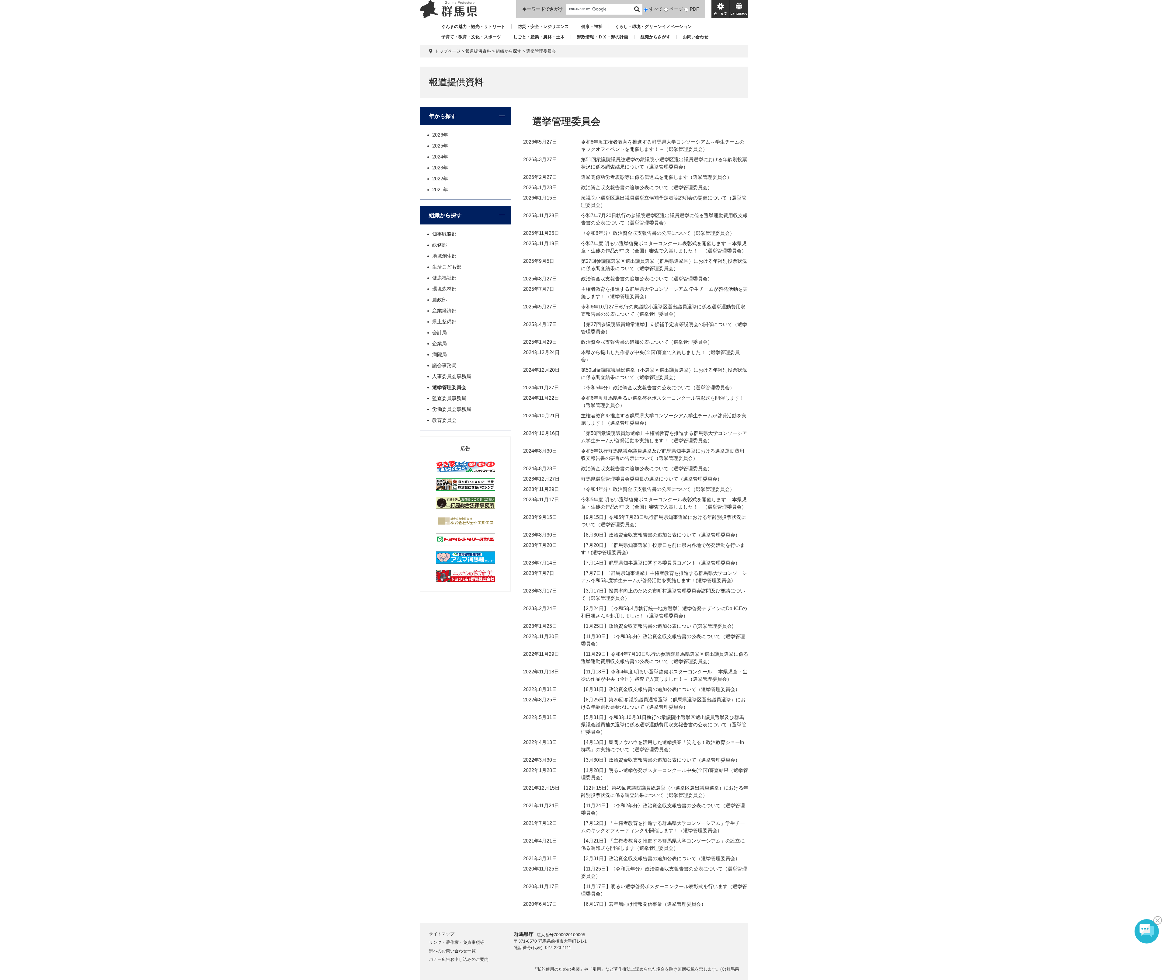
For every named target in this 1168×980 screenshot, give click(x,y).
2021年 (440, 189)
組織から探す (508, 51)
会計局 (439, 332)
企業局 (439, 343)
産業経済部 (444, 310)
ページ (676, 9)
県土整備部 (444, 321)
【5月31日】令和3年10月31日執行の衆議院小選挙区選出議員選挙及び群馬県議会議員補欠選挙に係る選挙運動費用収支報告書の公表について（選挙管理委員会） (663, 725)
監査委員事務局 (449, 398)
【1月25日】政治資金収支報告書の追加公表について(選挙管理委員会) (657, 626)
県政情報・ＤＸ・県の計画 (602, 37)
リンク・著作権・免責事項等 (456, 942)
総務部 (439, 245)
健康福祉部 (444, 277)
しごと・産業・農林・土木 (539, 37)
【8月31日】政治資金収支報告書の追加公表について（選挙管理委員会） (660, 689)
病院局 (439, 354)
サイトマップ (441, 933)
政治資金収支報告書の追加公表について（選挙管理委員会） (646, 187)
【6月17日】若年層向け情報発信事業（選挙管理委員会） (643, 904)
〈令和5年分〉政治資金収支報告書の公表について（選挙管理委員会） (658, 387)
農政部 (439, 299)
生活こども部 (446, 266)
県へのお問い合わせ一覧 (452, 950)
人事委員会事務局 (451, 376)
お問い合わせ (695, 37)
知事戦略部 (444, 234)
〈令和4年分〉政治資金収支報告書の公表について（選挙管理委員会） (658, 489)
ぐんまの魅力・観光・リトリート (473, 26)
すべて (656, 9)
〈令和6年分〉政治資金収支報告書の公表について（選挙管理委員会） (658, 233)
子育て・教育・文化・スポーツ (471, 37)
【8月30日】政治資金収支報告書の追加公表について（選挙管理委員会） (660, 534)
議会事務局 (444, 365)
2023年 (440, 167)
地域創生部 (444, 256)
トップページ (448, 51)
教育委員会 (444, 420)
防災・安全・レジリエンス (543, 26)
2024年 (440, 156)
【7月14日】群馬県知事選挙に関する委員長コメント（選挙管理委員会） (660, 562)
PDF (694, 9)
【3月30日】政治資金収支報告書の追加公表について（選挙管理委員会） (660, 760)
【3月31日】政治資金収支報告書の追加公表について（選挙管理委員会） (660, 858)
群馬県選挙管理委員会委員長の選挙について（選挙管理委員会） (651, 478)
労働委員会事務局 (451, 409)
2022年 (440, 178)
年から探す (442, 116)
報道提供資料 (478, 51)
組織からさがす (655, 37)
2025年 (440, 145)
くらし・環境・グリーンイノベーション (653, 26)
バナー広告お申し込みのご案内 (458, 959)
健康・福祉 (592, 26)
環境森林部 (444, 288)
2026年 (440, 134)
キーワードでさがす (542, 9)
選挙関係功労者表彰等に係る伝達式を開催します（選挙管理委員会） (656, 177)
